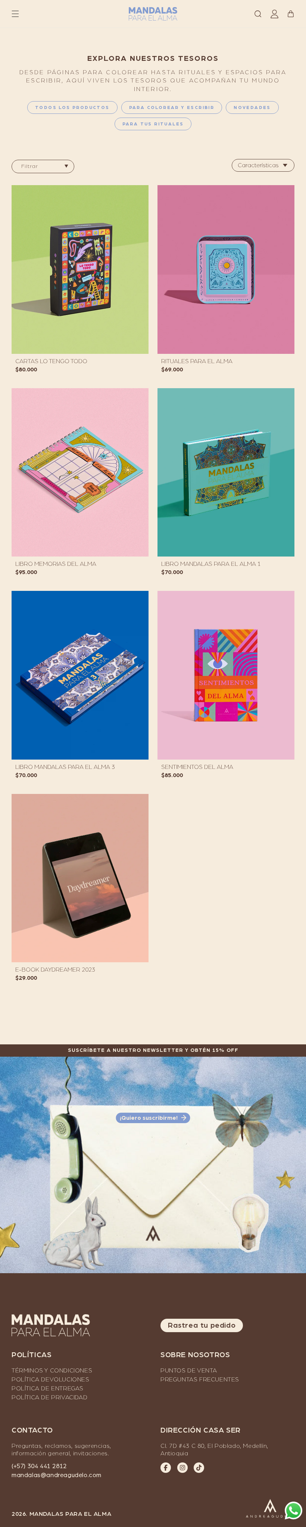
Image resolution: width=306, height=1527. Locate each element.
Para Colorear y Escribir (172, 107)
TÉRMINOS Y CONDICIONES (52, 1371)
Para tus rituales (153, 124)
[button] (15, 14)
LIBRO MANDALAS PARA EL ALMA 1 (211, 564)
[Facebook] (165, 1467)
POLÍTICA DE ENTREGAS (48, 1389)
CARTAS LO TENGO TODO (51, 361)
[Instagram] (182, 1467)
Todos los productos (72, 107)
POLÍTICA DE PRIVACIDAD (49, 1397)
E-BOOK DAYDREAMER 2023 (55, 970)
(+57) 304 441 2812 (39, 1466)
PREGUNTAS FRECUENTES (199, 1380)
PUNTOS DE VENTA (188, 1371)
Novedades (252, 107)
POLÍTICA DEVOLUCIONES (51, 1380)
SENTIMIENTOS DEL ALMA (197, 767)
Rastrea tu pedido (201, 1325)
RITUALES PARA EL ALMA (196, 361)
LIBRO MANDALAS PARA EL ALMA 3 (65, 767)
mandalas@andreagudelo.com (57, 1475)
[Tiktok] (199, 1467)
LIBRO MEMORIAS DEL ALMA (55, 564)
